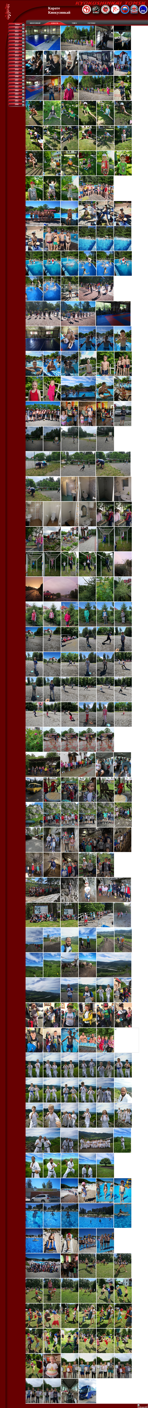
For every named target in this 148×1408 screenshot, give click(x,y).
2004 (16, 90)
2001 (16, 101)
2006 (16, 83)
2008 (16, 76)
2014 (16, 56)
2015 (16, 52)
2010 (16, 70)
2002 (16, 97)
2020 (16, 35)
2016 (16, 49)
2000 (16, 104)
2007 (16, 80)
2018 (16, 42)
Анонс (17, 24)
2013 (16, 59)
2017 (16, 45)
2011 (16, 66)
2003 (16, 94)
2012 (16, 63)
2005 (16, 87)
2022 (16, 28)
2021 (16, 31)
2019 (16, 38)
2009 (16, 73)
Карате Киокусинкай (59, 10)
